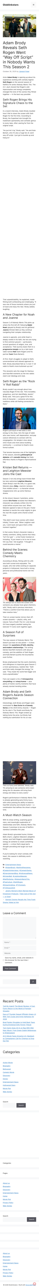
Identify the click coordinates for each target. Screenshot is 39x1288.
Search (5, 1102)
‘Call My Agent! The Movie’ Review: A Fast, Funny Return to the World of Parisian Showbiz (19, 1008)
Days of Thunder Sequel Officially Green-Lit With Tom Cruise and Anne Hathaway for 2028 (19, 1016)
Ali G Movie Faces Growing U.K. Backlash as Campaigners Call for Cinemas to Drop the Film (18, 1038)
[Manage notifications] (34, 1283)
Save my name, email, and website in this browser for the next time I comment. (19, 960)
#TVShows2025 (9, 888)
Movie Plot (7, 1088)
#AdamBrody (10, 867)
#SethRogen (18, 882)
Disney (5, 1079)
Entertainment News (13, 865)
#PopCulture (7, 882)
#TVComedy (20, 885)
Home (5, 1196)
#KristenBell (7, 876)
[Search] (33, 981)
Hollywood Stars (9, 1085)
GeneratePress (31, 1285)
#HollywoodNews (25, 873)
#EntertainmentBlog (10, 873)
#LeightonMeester (20, 876)
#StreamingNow (9, 885)
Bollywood (7, 1069)
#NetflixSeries (8, 879)
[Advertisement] (19, 219)
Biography (6, 1066)
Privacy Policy (8, 1203)
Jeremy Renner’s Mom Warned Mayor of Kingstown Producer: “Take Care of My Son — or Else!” (19, 894)
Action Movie (8, 1063)
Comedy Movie (8, 1072)
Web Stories (7, 1092)
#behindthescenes (23, 867)
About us (6, 1183)
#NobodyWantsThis (21, 879)
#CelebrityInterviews (10, 870)
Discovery (6, 1076)
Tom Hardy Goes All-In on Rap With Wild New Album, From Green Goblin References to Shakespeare (19, 1030)
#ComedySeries (25, 870)
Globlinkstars (10, 4)
